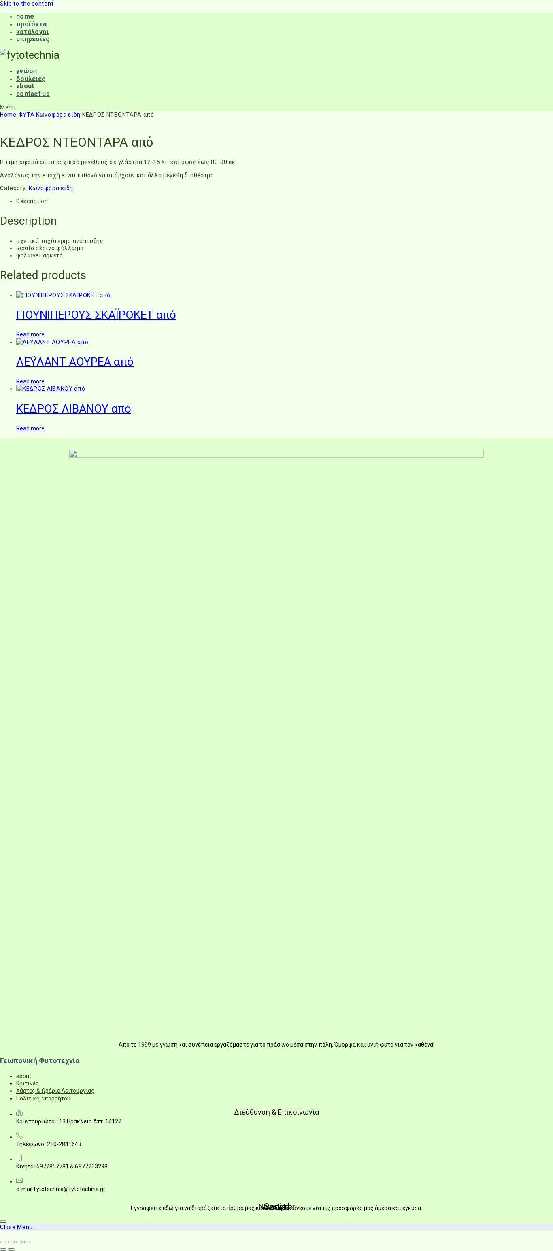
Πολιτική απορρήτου (43, 1098)
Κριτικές (27, 1083)
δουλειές (30, 79)
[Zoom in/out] (3, 1242)
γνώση (26, 71)
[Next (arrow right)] (11, 1249)
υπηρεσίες (33, 39)
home (25, 16)
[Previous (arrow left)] (3, 1249)
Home (8, 114)
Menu (8, 107)
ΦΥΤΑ (26, 114)
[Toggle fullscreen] (11, 1242)
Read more (30, 334)
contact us (33, 94)
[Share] (19, 1242)
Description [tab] (32, 201)
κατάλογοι (32, 32)
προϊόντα (31, 24)
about (25, 86)
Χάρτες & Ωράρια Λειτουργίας (55, 1090)
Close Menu (16, 1227)
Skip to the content (26, 3)
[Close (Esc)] (27, 1242)
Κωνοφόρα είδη (58, 114)
